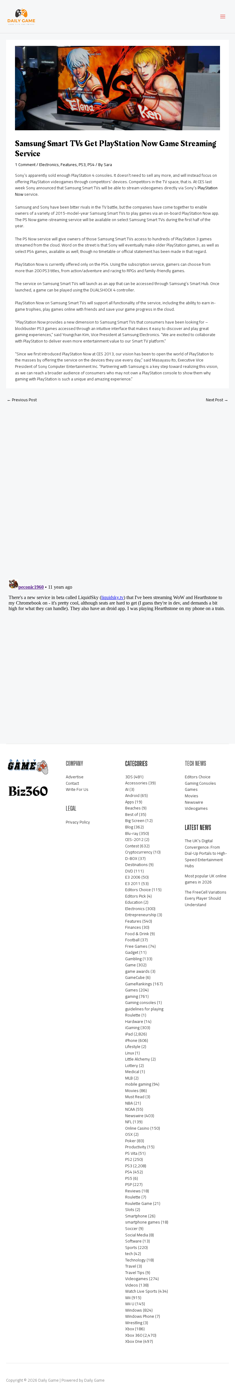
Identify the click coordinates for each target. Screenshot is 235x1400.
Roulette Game (138, 1203)
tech (129, 1253)
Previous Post (22, 400)
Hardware (134, 1021)
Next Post (217, 400)
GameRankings (138, 984)
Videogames (136, 1279)
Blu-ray (131, 833)
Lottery (131, 1065)
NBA (129, 1103)
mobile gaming (138, 1084)
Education (134, 902)
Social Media (136, 1235)
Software (133, 1241)
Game (130, 965)
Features (69, 165)
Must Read (134, 1097)
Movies (132, 1090)
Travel (130, 1266)
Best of (131, 814)
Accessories (136, 783)
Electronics (49, 165)
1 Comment (25, 165)
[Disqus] (117, 488)
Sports (131, 1247)
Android (132, 795)
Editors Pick (135, 896)
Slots (129, 1209)
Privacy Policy (78, 822)
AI (127, 789)
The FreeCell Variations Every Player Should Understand (205, 898)
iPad (129, 1034)
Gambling (133, 959)
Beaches (133, 808)
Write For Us (77, 789)
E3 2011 (132, 883)
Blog (129, 827)
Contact (72, 783)
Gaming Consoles (200, 783)
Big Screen (134, 820)
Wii (128, 1298)
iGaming (132, 1027)
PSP (128, 1184)
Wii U (129, 1304)
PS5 (128, 1178)
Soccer (131, 1228)
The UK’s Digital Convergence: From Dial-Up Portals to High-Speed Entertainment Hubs (206, 853)
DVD (129, 871)
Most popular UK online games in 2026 (205, 879)
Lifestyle (132, 1046)
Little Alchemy (137, 1059)
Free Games (136, 946)
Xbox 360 (133, 1335)
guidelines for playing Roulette (144, 1012)
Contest (132, 846)
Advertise (75, 777)
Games (131, 990)
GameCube (135, 977)
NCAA (130, 1109)
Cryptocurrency (138, 852)
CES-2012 (134, 839)
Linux (129, 1053)
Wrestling (133, 1323)
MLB (129, 1078)
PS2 (128, 1159)
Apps (129, 802)
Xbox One (133, 1341)
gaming (131, 996)
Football (132, 940)
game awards (137, 971)
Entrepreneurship (140, 915)
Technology (135, 1260)
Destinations (136, 865)
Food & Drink (137, 934)
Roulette (132, 1197)
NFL (128, 1122)
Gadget (131, 952)
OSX (129, 1134)
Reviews (133, 1191)
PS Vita (131, 1153)
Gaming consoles (140, 1002)
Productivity (135, 1147)
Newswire (134, 1116)
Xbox (129, 1329)
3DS (129, 777)
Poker (130, 1141)
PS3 (82, 165)
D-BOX (131, 858)
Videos (131, 1285)
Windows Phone (139, 1316)
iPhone (131, 1040)
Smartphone (136, 1216)
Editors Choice (138, 890)
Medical (132, 1072)
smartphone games (142, 1222)
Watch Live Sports (141, 1291)
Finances (133, 927)
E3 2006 (132, 877)
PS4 (91, 165)
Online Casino (137, 1128)
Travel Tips (134, 1272)
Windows (133, 1310)
